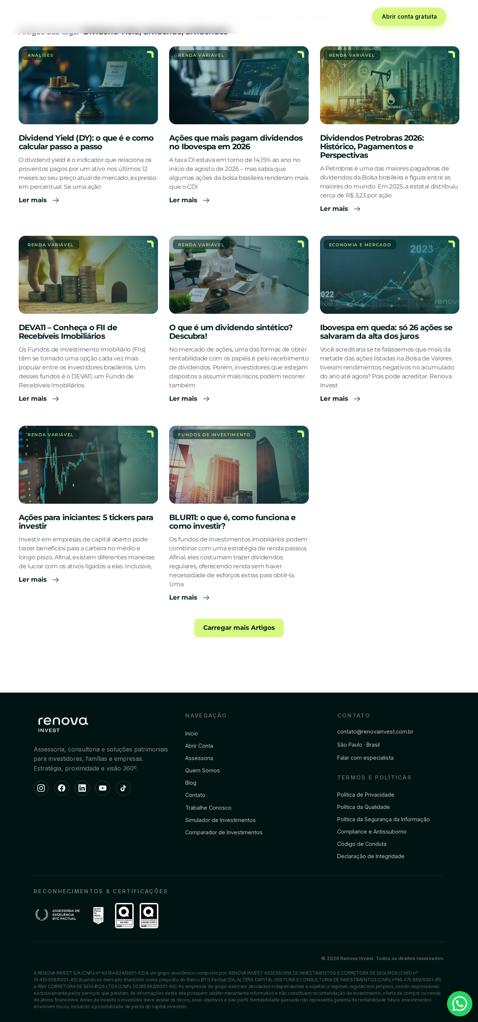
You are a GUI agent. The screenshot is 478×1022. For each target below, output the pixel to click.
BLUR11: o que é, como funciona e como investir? (232, 522)
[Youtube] (102, 788)
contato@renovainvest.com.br (375, 731)
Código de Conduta (362, 844)
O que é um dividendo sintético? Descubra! (230, 332)
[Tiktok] (123, 788)
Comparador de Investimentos (224, 832)
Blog (190, 782)
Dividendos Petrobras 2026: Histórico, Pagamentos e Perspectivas (372, 146)
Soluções (162, 16)
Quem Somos (202, 770)
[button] (239, 628)
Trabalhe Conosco (208, 807)
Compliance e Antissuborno (372, 831)
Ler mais (34, 200)
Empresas (230, 16)
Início (191, 733)
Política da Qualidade (363, 807)
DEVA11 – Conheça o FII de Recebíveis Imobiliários (68, 332)
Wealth (195, 16)
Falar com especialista (365, 757)
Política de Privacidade (365, 794)
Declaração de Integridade (370, 856)
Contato (195, 795)
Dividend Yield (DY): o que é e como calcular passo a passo (86, 142)
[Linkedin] (82, 788)
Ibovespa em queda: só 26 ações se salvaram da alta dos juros (386, 332)
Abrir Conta (199, 746)
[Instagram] (41, 788)
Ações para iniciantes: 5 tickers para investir (86, 522)
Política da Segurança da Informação (383, 819)
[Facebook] (61, 788)
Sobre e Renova (309, 16)
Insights (266, 16)
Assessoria (122, 16)
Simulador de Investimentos (220, 820)
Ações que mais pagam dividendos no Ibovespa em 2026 (235, 142)
